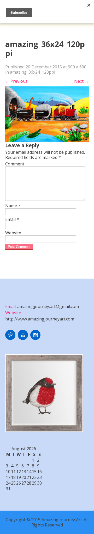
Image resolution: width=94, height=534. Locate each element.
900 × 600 (77, 67)
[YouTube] (23, 338)
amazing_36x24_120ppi (32, 72)
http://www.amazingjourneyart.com (39, 319)
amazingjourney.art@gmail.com (48, 306)
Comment (14, 163)
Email (12, 219)
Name (12, 205)
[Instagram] (36, 338)
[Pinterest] (11, 338)
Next (81, 81)
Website (13, 232)
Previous (16, 81)
